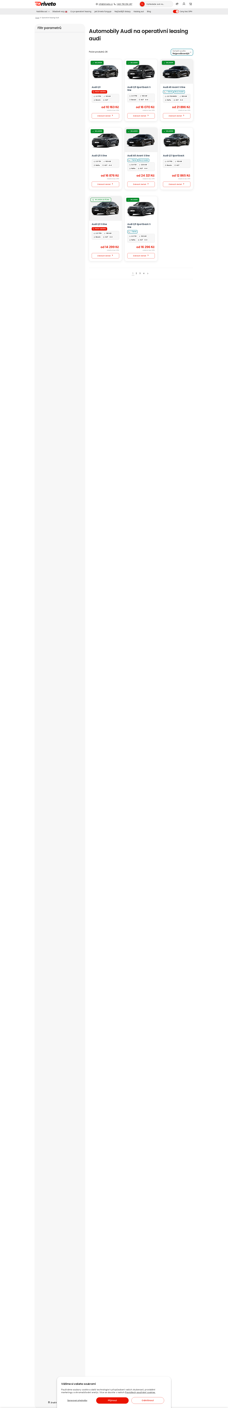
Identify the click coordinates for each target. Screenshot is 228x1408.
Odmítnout (148, 1400)
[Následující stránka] (147, 273)
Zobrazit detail (104, 116)
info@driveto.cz (106, 4)
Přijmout (112, 1400)
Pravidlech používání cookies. (140, 1392)
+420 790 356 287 (124, 4)
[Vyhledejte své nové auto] (142, 4)
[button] (43, 11)
